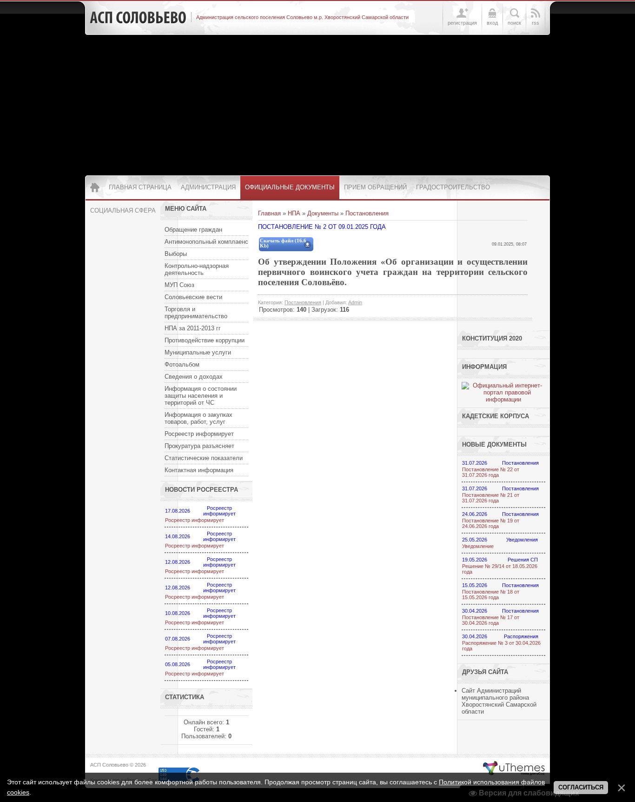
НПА (294, 213)
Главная (269, 213)
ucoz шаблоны (514, 768)
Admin (355, 302)
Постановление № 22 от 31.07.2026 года (490, 472)
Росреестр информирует (194, 520)
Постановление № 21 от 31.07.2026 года (490, 497)
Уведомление (478, 546)
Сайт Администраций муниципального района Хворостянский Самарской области (499, 701)
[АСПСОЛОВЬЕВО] (138, 18)
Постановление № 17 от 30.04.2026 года (490, 620)
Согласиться (580, 787)
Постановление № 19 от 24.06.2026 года (490, 523)
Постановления (367, 213)
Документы (322, 213)
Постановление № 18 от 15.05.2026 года (490, 594)
